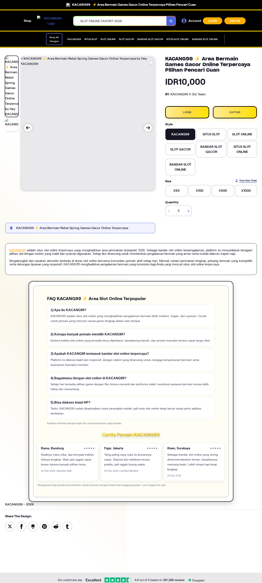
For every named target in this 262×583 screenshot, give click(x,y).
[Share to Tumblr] (67, 526)
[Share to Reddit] (56, 526)
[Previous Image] (28, 128)
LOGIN (212, 20)
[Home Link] (51, 21)
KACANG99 (17, 250)
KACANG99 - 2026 (19, 504)
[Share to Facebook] (21, 526)
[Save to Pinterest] (44, 526)
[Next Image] (148, 128)
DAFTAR (235, 20)
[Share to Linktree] (33, 526)
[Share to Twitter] (10, 526)
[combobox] (120, 21)
